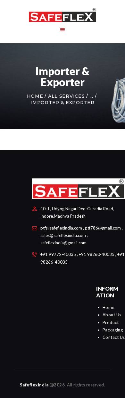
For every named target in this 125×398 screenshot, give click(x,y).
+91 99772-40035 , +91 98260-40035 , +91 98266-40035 (82, 258)
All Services (66, 96)
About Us (112, 314)
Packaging (113, 329)
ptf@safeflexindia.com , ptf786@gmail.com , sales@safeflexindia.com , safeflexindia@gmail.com (81, 235)
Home (35, 96)
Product (111, 322)
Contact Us (114, 337)
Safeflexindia (34, 384)
